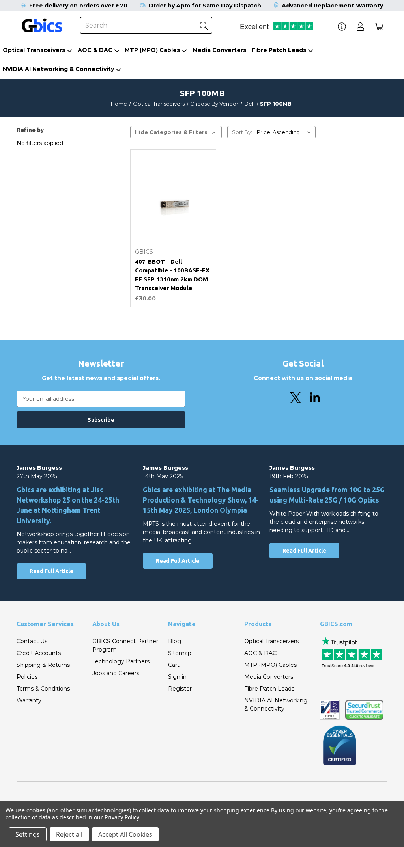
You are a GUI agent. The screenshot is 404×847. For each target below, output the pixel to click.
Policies (27, 676)
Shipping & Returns (43, 664)
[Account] (360, 26)
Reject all (69, 834)
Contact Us (32, 641)
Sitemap (179, 653)
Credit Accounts (39, 653)
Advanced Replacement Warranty (332, 5)
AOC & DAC (95, 50)
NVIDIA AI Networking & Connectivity (58, 69)
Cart (174, 664)
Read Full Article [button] (51, 571)
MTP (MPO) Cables (152, 50)
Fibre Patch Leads (279, 50)
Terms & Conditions (43, 688)
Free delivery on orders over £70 (78, 5)
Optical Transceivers (34, 50)
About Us (106, 623)
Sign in (177, 676)
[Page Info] (341, 26)
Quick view (173, 172)
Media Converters (219, 50)
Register (180, 688)
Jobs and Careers (115, 673)
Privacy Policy (122, 817)
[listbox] (285, 132)
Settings (27, 834)
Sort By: (242, 132)
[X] (295, 397)
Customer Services (45, 623)
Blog (174, 641)
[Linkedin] (314, 397)
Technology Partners (121, 661)
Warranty (29, 700)
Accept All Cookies (125, 834)
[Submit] (204, 25)
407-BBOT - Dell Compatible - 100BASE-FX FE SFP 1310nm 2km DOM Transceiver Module (172, 275)
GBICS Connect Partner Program (125, 645)
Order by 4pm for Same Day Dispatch (204, 5)
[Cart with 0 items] (378, 26)
